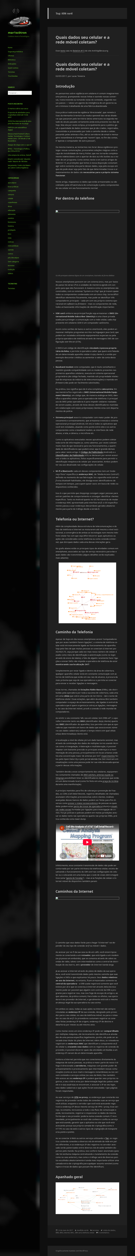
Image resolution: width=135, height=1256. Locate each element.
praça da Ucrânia (110, 781)
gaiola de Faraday (74, 878)
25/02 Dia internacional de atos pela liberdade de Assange (19, 122)
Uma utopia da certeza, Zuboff (19, 155)
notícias (11, 242)
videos (10, 273)
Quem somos (13, 68)
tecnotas (11, 265)
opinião (11, 250)
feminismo (12, 222)
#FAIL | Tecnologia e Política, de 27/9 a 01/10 (19, 150)
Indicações (12, 64)
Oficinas (11, 56)
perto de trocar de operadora (88, 806)
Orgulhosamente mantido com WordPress (72, 1251)
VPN (76, 1097)
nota (9, 238)
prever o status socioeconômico (83, 803)
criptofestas (12, 202)
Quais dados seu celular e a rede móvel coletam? (83, 39)
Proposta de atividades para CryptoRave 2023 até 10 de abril (19, 114)
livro (9, 234)
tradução (11, 269)
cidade (10, 198)
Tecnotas (11, 72)
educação (11, 210)
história (11, 226)
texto (62, 50)
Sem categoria (13, 261)
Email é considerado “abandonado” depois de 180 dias (19, 160)
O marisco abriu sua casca (18, 108)
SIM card (78, 1233)
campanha (12, 190)
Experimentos (108, 755)
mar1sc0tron (17, 32)
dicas (10, 206)
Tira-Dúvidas (13, 76)
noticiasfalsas (13, 246)
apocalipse (12, 183)
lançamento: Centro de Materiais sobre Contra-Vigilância (19, 166)
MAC (72, 1233)
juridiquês (12, 230)
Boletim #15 (79, 50)
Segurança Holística (15, 51)
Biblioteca (11, 60)
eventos (11, 218)
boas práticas (13, 187)
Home (10, 47)
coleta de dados (109, 1230)
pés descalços (13, 258)
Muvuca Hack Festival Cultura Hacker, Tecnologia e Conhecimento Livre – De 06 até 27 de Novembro (19, 137)
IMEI (57, 1233)
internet (67, 1233)
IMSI (61, 1233)
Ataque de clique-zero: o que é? (20, 145)
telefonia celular (88, 1233)
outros (10, 254)
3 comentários (103, 1233)
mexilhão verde (82, 1230)
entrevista (11, 214)
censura (11, 194)
